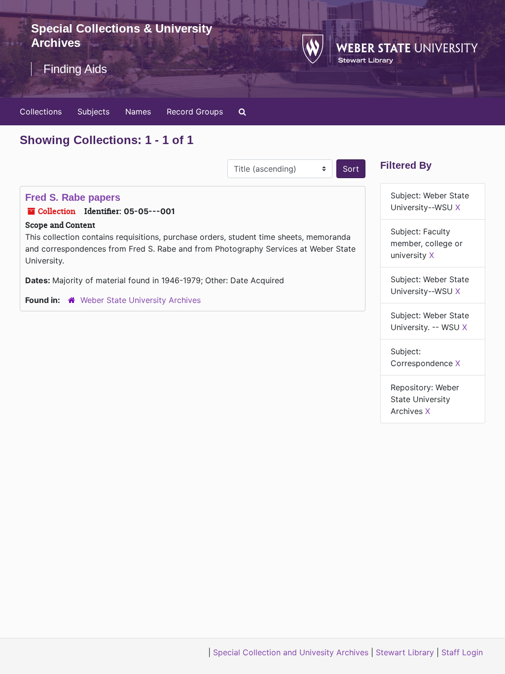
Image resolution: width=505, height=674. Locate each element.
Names (138, 111)
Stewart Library (405, 652)
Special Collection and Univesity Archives (290, 652)
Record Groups (195, 111)
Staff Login (462, 652)
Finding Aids (75, 68)
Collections (41, 111)
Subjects (93, 111)
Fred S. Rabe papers (72, 197)
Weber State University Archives (140, 300)
